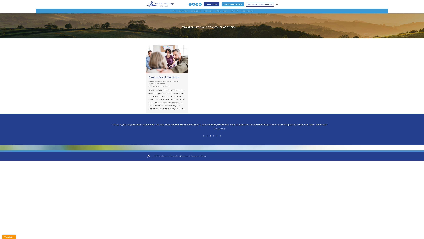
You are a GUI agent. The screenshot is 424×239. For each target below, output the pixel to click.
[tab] (204, 136)
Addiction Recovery (160, 81)
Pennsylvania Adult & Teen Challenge (169, 156)
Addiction (151, 81)
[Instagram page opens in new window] (196, 4)
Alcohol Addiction (160, 83)
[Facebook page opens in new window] (190, 4)
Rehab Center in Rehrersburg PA (190, 156)
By (154, 86)
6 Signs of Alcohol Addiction (164, 77)
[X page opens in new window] (193, 4)
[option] (212, 126)
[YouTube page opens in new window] (200, 4)
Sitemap (203, 156)
